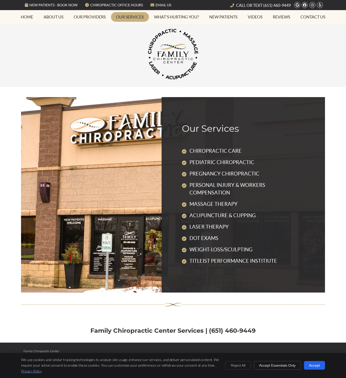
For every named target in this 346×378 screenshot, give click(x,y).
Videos (255, 17)
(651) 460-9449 (277, 5)
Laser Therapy (209, 227)
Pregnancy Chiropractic (224, 173)
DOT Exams (203, 238)
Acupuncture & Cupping (222, 215)
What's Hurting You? (176, 17)
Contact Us (312, 17)
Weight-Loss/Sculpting (221, 249)
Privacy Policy (31, 371)
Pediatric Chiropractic (221, 162)
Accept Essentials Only (277, 365)
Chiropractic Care (215, 151)
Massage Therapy (213, 204)
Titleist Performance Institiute (233, 261)
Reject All (238, 365)
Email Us (163, 5)
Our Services (130, 17)
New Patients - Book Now (53, 5)
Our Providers (90, 17)
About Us (53, 17)
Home (27, 17)
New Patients (223, 17)
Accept (314, 365)
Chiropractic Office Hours (116, 5)
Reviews (281, 17)
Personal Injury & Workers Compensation (227, 188)
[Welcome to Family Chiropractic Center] (173, 77)
